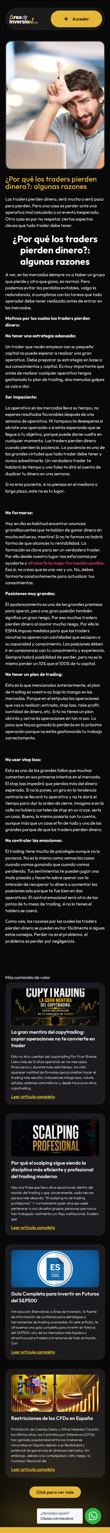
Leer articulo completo (33, 1096)
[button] (55, 1492)
